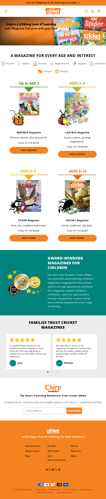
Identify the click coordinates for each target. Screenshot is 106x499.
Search (74, 446)
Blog (27, 456)
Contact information (45, 492)
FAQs (73, 456)
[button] (6, 11)
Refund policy (54, 489)
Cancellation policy (64, 492)
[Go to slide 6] (58, 372)
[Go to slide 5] (56, 372)
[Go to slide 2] (49, 372)
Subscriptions (32, 446)
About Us (76, 451)
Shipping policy (86, 489)
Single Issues (32, 451)
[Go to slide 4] (54, 372)
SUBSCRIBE (74, 410)
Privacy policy (40, 489)
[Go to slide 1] (48, 372)
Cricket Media (26, 489)
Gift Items (53, 451)
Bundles (52, 446)
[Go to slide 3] (51, 372)
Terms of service (70, 489)
